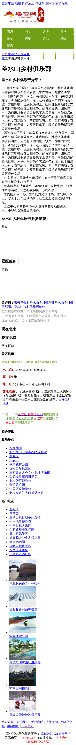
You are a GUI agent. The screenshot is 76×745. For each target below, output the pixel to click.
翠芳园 (14, 513)
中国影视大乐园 (20, 525)
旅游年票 (8, 3)
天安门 (14, 460)
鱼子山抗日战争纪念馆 (25, 517)
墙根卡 (19, 3)
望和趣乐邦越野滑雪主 (25, 609)
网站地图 (13, 726)
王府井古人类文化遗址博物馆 (29, 472)
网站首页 (8, 722)
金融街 (14, 509)
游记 (45, 38)
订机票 (39, 3)
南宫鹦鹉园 (17, 542)
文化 (50, 56)
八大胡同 (15, 448)
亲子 (10, 38)
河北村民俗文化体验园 (25, 583)
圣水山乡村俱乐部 (42, 302)
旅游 (11, 54)
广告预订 (27, 726)
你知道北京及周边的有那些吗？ (31, 418)
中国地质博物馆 (20, 521)
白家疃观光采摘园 (21, 529)
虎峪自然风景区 (20, 468)
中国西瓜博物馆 (20, 489)
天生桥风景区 (18, 533)
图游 (10, 45)
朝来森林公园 (18, 464)
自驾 (63, 31)
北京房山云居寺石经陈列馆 (28, 452)
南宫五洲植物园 (20, 688)
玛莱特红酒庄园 (20, 554)
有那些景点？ (19, 422)
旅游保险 (61, 3)
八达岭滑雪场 (18, 550)
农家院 (50, 3)
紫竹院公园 (17, 484)
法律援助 (51, 722)
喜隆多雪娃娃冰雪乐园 (25, 714)
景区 (63, 38)
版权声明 (37, 722)
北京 (17, 54)
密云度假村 (22, 302)
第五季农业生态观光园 (25, 538)
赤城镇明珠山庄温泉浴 (25, 662)
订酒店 (29, 3)
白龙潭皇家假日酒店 (23, 476)
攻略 (45, 31)
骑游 (28, 38)
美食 (38, 56)
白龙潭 (14, 456)
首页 (5, 54)
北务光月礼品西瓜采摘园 (26, 493)
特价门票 (65, 56)
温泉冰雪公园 (18, 636)
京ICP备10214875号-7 (55, 733)
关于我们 (22, 722)
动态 (28, 31)
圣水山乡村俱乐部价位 (29, 306)
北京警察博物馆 (20, 480)
